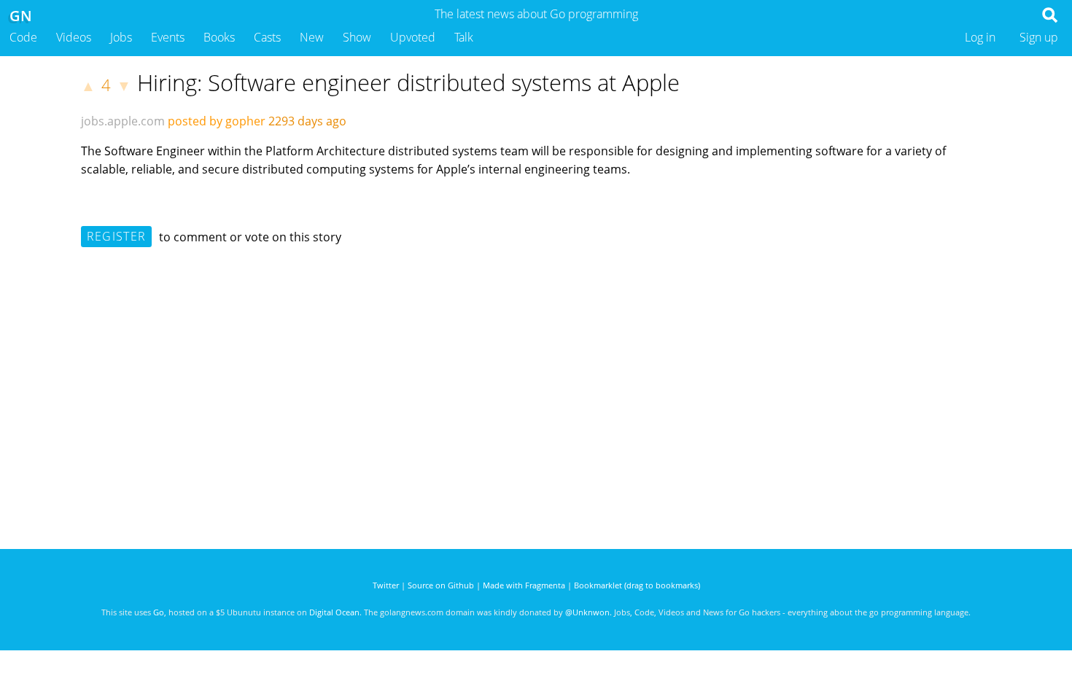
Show (357, 37)
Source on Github (441, 585)
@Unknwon (587, 612)
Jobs (121, 37)
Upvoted (412, 37)
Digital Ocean (334, 612)
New (312, 37)
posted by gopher (216, 121)
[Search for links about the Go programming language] (1052, 19)
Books (219, 37)
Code (23, 37)
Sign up (1038, 37)
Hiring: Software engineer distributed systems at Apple (408, 82)
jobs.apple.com (123, 121)
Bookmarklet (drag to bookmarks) (637, 585)
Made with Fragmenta (524, 585)
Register (116, 236)
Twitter (386, 585)
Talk (463, 37)
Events (168, 37)
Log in (980, 37)
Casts (267, 37)
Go (158, 612)
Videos (73, 37)
